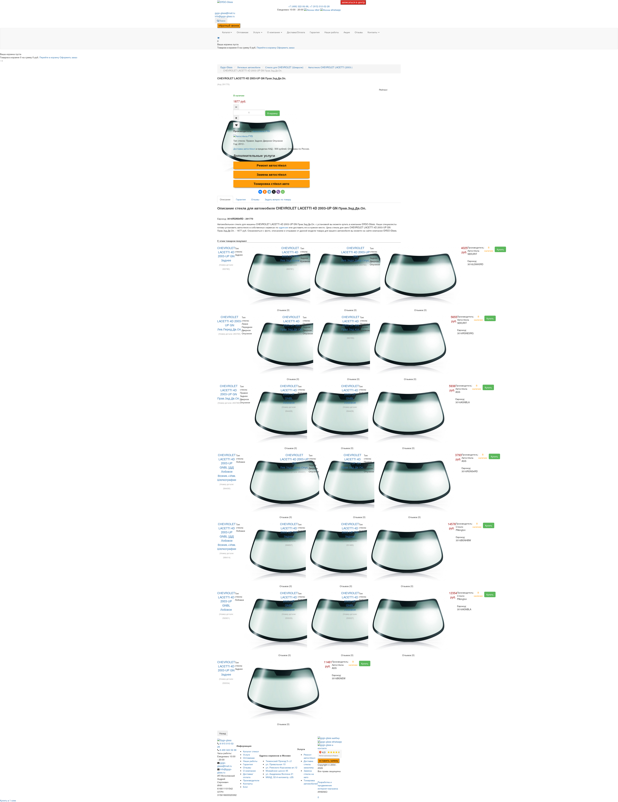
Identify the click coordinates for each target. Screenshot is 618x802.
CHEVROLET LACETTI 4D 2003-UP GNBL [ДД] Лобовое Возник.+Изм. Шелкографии (226, 467)
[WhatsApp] (283, 192)
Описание (225, 199)
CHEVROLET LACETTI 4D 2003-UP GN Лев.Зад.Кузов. (290, 254)
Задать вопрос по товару (278, 199)
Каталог (226, 32)
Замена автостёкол (271, 174)
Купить (500, 249)
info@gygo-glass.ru (225, 16)
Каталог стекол (251, 751)
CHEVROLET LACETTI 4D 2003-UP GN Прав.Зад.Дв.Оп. (291, 323)
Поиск (222, 20)
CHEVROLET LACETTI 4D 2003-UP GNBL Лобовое (289, 394)
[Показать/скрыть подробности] (218, 37)
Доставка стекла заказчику (309, 764)
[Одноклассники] (265, 192)
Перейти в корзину (267, 47)
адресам (283, 227)
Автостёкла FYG (261, 131)
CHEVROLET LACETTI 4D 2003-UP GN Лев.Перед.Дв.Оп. (229, 323)
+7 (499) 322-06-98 (298, 6)
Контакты (373, 32)
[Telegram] (269, 192)
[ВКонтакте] (260, 192)
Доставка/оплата (248, 775)
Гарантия (315, 32)
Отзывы (359, 32)
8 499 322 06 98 (228, 749)
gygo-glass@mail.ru (225, 13)
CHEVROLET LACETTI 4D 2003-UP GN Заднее (226, 254)
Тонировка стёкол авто (271, 183)
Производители (251, 780)
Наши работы (331, 32)
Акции (347, 32)
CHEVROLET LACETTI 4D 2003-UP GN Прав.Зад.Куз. (350, 323)
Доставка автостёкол (244, 148)
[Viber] (278, 192)
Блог (245, 786)
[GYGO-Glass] (225, 1)
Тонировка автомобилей (311, 782)
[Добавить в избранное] (236, 125)
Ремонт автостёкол (271, 165)
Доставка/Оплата (296, 32)
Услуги (257, 32)
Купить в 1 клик (8, 800)
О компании (274, 32)
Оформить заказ (285, 47)
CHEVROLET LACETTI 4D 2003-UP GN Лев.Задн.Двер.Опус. (355, 254)
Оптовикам (242, 32)
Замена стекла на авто (309, 774)
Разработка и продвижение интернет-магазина (328, 785)
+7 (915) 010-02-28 (320, 6)
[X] (274, 192)
